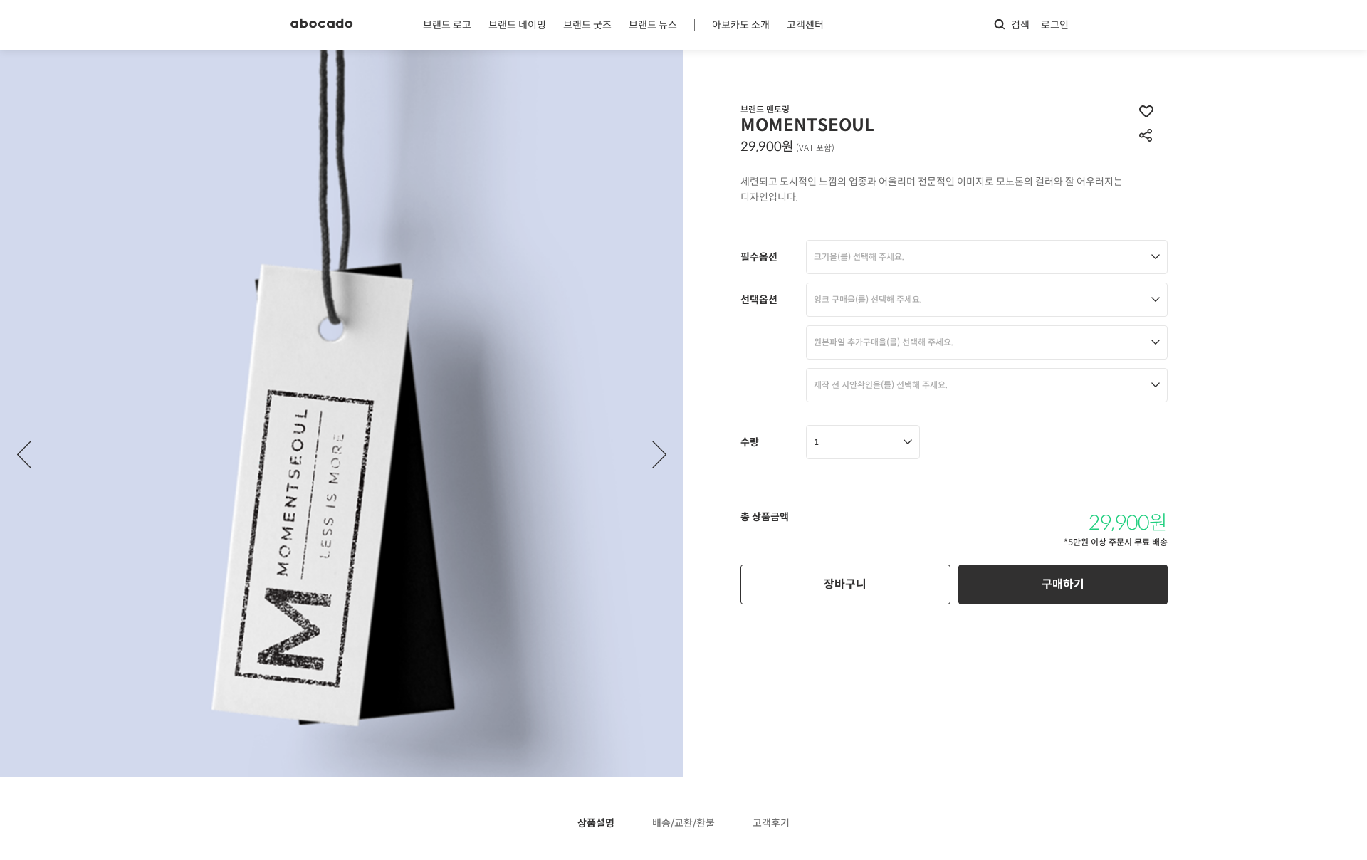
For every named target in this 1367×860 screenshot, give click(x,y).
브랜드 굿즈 (587, 25)
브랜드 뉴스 (653, 25)
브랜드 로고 (447, 25)
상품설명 (595, 823)
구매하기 (1063, 584)
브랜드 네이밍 (517, 25)
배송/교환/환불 (683, 823)
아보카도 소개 (741, 25)
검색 (1020, 25)
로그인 (1055, 25)
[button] (659, 455)
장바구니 (845, 584)
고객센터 (805, 25)
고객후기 (771, 823)
